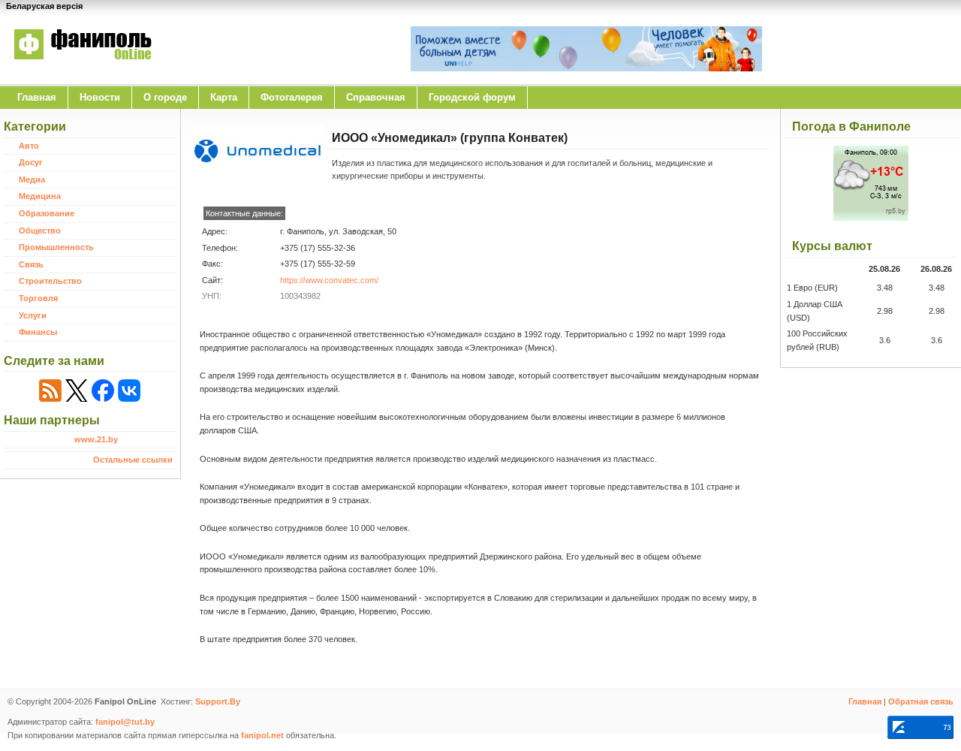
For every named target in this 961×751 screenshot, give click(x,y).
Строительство (50, 280)
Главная (36, 97)
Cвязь (31, 264)
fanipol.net (262, 735)
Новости (100, 97)
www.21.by (96, 439)
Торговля (38, 298)
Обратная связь (920, 701)
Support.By (217, 701)
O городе (165, 97)
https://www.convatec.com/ (329, 280)
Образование (46, 213)
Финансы (38, 331)
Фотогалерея (292, 97)
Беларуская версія (44, 6)
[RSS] (50, 390)
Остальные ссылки (133, 459)
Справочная (375, 97)
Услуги (33, 315)
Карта (223, 97)
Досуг (31, 162)
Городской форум (472, 97)
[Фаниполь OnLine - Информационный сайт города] (83, 69)
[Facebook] (103, 390)
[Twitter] (76, 390)
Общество (40, 230)
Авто (29, 145)
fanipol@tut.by (125, 721)
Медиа (32, 179)
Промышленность (56, 247)
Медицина (40, 196)
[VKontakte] (129, 390)
